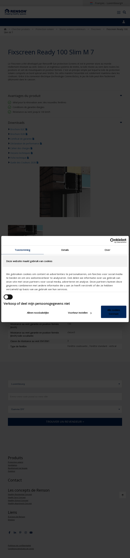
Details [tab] (65, 249)
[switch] (8, 296)
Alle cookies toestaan (113, 311)
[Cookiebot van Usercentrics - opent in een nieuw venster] (112, 240)
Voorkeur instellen (78, 312)
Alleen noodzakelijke (38, 312)
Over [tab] (107, 249)
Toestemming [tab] (22, 249)
